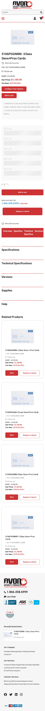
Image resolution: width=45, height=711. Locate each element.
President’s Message (11, 651)
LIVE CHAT (24, 203)
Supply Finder (20, 665)
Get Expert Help (30, 665)
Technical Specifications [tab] (28, 232)
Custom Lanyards (20, 668)
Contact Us (7, 654)
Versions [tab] (39, 231)
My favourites (16, 681)
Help (24, 684)
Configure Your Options (14, 89)
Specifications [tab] (18, 231)
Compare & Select (10, 665)
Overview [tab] (7, 231)
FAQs (37, 665)
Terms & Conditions (32, 684)
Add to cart (9, 95)
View (12, 373)
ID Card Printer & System (12, 671)
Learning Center (9, 668)
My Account (8, 681)
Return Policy (18, 684)
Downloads (31, 651)
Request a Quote (22, 211)
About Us (21, 651)
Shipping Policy (9, 684)
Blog (25, 651)
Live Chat (11, 597)
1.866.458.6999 (17, 592)
